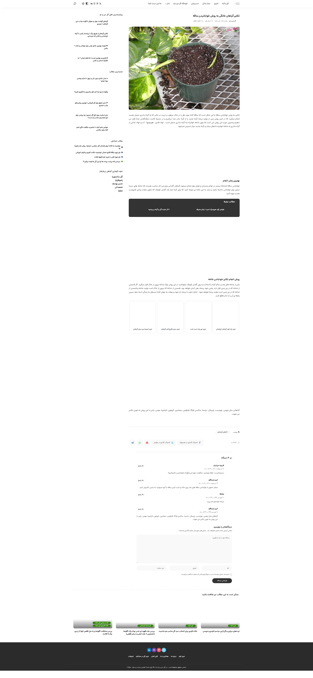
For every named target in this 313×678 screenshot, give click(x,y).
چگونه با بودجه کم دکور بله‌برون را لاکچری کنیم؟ (91, 92)
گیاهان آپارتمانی (222, 432)
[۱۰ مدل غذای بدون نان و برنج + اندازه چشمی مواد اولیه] (116, 80)
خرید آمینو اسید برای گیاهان (142, 329)
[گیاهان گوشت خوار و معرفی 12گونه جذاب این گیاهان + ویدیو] (116, 23)
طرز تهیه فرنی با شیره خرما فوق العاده (107, 157)
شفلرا (120, 191)
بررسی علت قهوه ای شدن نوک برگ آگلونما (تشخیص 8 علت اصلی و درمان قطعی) (139, 633)
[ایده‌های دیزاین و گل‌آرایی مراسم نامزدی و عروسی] (220, 613)
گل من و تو (232, 21)
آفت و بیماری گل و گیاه (101, 623)
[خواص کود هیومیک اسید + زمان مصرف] (211, 210)
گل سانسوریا (117, 177)
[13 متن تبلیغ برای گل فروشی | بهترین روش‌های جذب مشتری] (116, 104)
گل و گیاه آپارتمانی (145, 626)
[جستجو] (74, 3)
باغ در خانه (224, 21)
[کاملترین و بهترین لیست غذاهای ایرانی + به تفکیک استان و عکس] (116, 59)
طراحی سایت (141, 667)
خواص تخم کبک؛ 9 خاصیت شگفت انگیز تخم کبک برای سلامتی (92, 128)
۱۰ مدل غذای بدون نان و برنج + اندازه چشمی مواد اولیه (92, 80)
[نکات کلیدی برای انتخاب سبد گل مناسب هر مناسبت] (177, 613)
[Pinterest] (147, 443)
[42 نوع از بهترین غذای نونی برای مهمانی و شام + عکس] (116, 47)
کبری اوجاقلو (213, 480)
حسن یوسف (117, 184)
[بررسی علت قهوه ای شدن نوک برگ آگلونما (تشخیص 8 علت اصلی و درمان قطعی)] (135, 613)
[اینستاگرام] (94, 3)
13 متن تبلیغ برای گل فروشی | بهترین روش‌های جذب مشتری (91, 104)
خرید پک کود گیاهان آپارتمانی (226, 329)
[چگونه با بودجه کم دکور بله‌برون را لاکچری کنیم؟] (116, 92)
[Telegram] (132, 443)
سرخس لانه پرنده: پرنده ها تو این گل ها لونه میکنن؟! (101, 161)
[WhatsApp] (140, 443)
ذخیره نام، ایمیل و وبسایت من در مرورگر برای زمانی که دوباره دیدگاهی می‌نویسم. (205, 574)
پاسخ (139, 466)
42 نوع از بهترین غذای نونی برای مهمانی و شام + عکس (91, 47)
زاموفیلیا (119, 180)
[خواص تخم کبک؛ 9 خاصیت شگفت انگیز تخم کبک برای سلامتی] (116, 129)
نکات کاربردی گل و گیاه (101, 626)
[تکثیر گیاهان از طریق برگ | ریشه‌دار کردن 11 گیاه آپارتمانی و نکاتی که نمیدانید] (116, 35)
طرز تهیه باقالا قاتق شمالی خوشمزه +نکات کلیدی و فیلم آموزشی (98, 152)
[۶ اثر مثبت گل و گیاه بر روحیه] (156, 210)
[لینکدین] (92, 3)
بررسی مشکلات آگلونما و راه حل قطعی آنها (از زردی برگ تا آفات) (93, 633)
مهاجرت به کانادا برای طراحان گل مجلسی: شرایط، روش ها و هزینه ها (97, 147)
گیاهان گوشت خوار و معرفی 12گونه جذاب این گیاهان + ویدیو (92, 22)
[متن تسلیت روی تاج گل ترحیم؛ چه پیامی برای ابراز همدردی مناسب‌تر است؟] (116, 116)
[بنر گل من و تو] (201, 399)
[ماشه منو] (236, 3)
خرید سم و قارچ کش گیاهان (170, 329)
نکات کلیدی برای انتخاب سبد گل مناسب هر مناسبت (178, 631)
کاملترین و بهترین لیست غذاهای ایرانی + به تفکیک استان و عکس (93, 59)
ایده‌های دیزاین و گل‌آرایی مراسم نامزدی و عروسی (221, 631)
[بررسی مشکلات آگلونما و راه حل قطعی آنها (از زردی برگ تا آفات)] (92, 613)
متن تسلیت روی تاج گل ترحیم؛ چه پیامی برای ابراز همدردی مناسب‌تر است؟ (92, 116)
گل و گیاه (217, 21)
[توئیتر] (100, 3)
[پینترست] (97, 3)
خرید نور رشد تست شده (198, 329)
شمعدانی (119, 187)
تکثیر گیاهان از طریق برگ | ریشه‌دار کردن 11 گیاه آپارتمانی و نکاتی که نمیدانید (91, 35)
